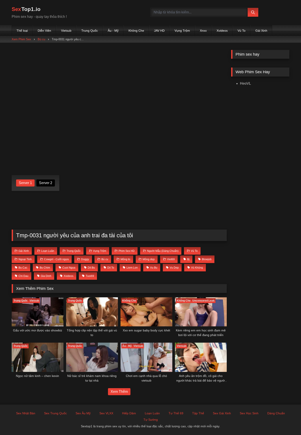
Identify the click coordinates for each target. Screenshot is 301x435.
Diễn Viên (44, 30)
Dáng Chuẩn (276, 413)
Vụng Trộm (182, 30)
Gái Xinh (261, 30)
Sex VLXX (106, 413)
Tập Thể (198, 413)
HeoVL (245, 83)
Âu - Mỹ (113, 30)
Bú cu (41, 39)
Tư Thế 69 (176, 413)
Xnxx (203, 30)
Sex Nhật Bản (25, 413)
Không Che (136, 30)
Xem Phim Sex (21, 39)
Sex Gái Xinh (222, 413)
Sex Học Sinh (249, 413)
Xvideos (222, 30)
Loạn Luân (152, 413)
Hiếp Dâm (129, 413)
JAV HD (159, 30)
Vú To (241, 30)
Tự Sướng (150, 419)
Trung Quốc (89, 30)
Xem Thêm (119, 391)
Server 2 (45, 183)
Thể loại (22, 30)
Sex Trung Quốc (55, 413)
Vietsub (66, 30)
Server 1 (25, 183)
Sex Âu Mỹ (83, 413)
